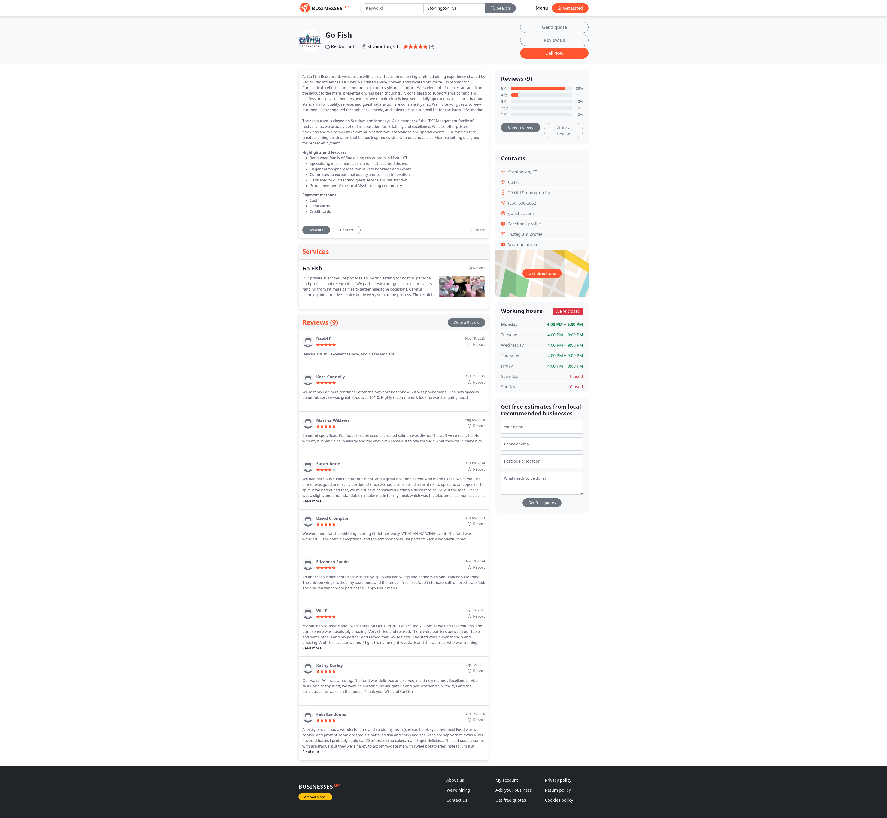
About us (455, 780)
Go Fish (338, 35)
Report (478, 344)
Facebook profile (524, 224)
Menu (541, 8)
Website (316, 230)
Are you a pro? (315, 797)
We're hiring (458, 790)
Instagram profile (525, 234)
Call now (554, 53)
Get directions (542, 273)
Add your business (513, 790)
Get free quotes (542, 502)
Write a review (563, 130)
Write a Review (466, 322)
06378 (514, 182)
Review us (554, 40)
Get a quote (554, 27)
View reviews (520, 127)
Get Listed (572, 8)
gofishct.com (521, 213)
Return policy (558, 790)
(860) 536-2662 (522, 203)
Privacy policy (558, 780)
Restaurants (344, 46)
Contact (347, 230)
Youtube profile (523, 244)
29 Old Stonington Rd (529, 192)
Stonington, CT (383, 46)
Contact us (456, 800)
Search (503, 8)
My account (506, 780)
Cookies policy (559, 800)
